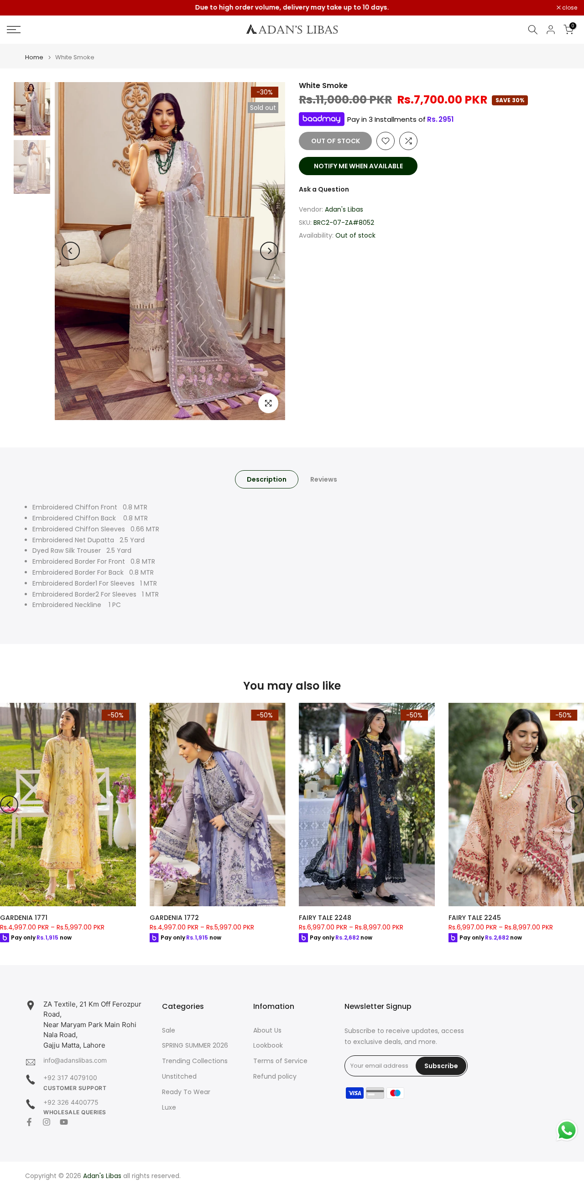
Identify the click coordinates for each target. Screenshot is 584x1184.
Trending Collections (195, 1061)
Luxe (169, 1107)
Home (34, 57)
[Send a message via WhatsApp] (566, 1130)
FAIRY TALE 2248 (325, 917)
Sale (168, 1030)
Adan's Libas (344, 209)
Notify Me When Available (358, 166)
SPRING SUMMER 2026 (195, 1045)
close (19, 7)
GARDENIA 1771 (23, 917)
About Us (267, 1030)
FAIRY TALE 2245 (474, 917)
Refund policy (275, 1076)
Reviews (323, 479)
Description (267, 479)
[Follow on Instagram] (46, 1121)
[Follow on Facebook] (29, 1121)
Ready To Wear (186, 1092)
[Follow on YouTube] (64, 1121)
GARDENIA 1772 (174, 917)
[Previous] (71, 251)
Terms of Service (280, 1061)
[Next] (269, 251)
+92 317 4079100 (70, 1077)
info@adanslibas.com (75, 1060)
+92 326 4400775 (71, 1102)
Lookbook (268, 1045)
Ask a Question (324, 189)
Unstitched (179, 1076)
